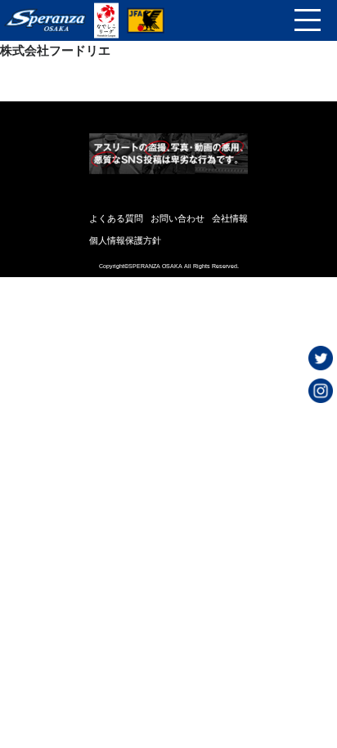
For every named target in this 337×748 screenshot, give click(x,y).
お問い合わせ (177, 218)
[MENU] (307, 20)
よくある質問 (116, 218)
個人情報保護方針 (125, 240)
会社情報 (230, 218)
